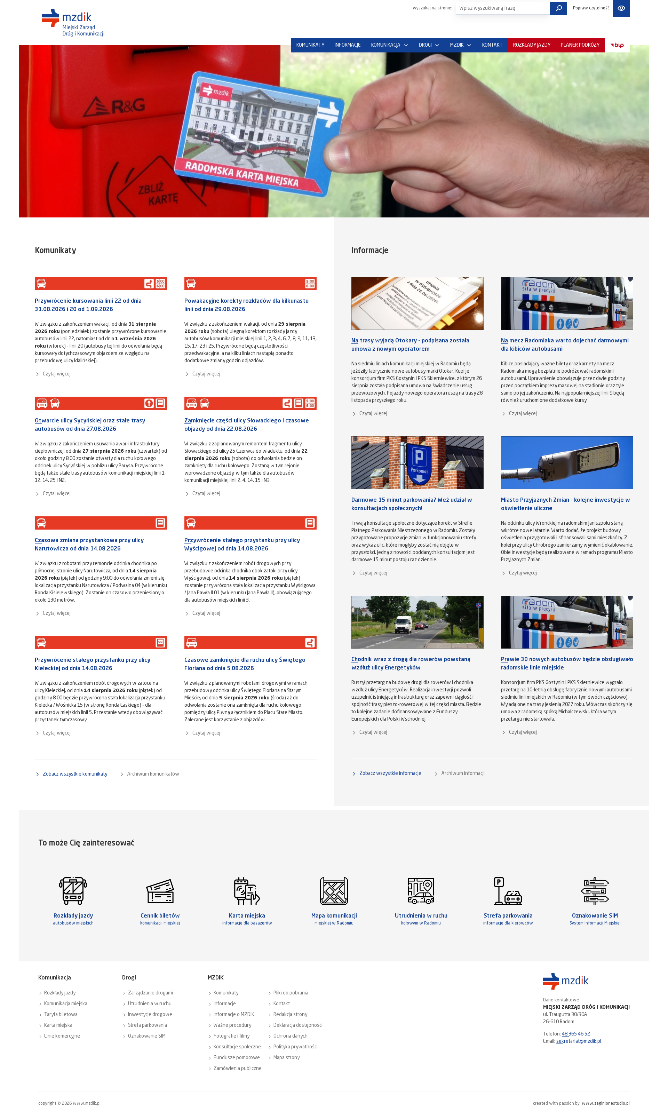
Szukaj (558, 8)
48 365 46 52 (576, 1034)
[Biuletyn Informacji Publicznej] (617, 45)
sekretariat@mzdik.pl (578, 1041)
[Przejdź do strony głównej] (73, 22)
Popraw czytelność (591, 8)
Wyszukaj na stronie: (432, 8)
